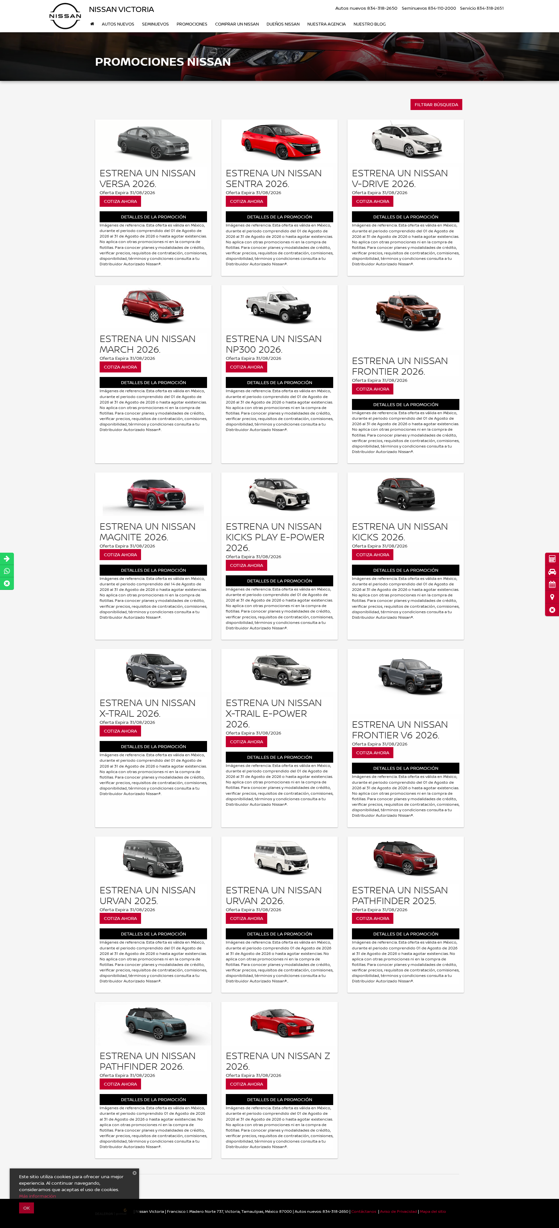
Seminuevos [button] (155, 24)
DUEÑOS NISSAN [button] (283, 24)
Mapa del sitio (433, 1211)
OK (26, 1208)
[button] (552, 609)
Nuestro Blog (370, 24)
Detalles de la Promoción (153, 217)
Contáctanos (363, 1211)
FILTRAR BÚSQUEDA (436, 104)
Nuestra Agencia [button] (326, 24)
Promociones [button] (192, 24)
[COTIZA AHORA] (153, 141)
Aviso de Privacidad (398, 1211)
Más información (37, 1196)
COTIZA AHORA (120, 201)
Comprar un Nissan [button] (237, 24)
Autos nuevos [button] (118, 24)
